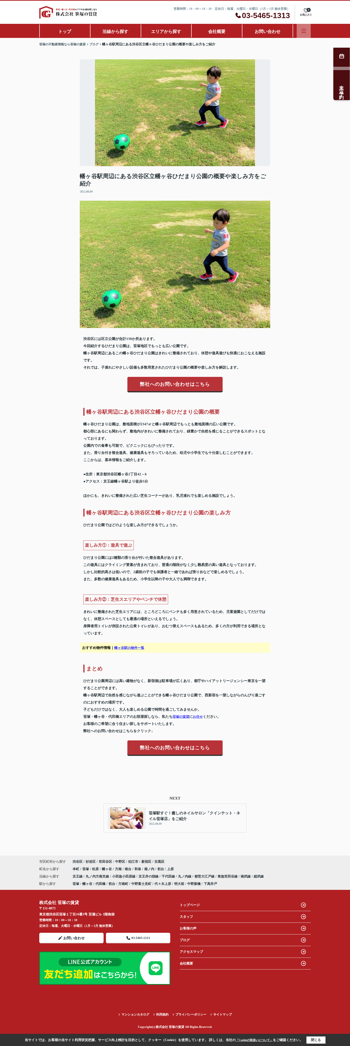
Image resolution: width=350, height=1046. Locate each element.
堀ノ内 (149, 869)
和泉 (138, 869)
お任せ (198, 716)
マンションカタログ (135, 1014)
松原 (96, 869)
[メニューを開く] (303, 31)
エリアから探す (166, 31)
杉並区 (91, 861)
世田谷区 (105, 861)
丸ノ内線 (185, 876)
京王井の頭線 (149, 876)
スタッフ (186, 916)
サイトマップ (222, 1014)
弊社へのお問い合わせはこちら (175, 384)
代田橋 (100, 884)
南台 (128, 869)
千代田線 (169, 876)
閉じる (316, 1040)
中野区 (120, 861)
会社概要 (216, 31)
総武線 (259, 876)
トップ (64, 31)
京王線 (78, 876)
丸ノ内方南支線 (98, 876)
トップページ (190, 905)
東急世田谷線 (228, 876)
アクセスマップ (191, 952)
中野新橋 (194, 884)
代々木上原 (163, 884)
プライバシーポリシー (190, 1014)
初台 (161, 869)
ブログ (185, 940)
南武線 (246, 876)
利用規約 (162, 1014)
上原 (170, 869)
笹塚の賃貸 (181, 716)
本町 (76, 869)
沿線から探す (115, 31)
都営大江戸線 (205, 876)
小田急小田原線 (124, 876)
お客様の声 (188, 928)
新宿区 (146, 861)
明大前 (179, 884)
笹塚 (86, 869)
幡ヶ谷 (107, 869)
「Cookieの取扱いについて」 (254, 1040)
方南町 (123, 884)
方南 (119, 869)
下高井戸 (210, 884)
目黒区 (160, 861)
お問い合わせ (267, 31)
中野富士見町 (141, 884)
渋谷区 (78, 861)
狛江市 (133, 861)
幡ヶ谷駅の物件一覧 (129, 648)
